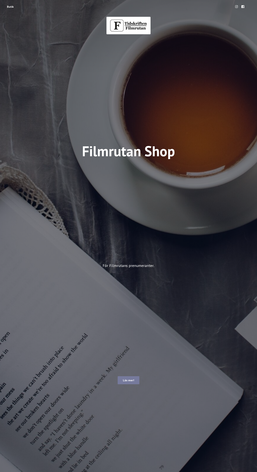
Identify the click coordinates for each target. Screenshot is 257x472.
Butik (10, 6)
